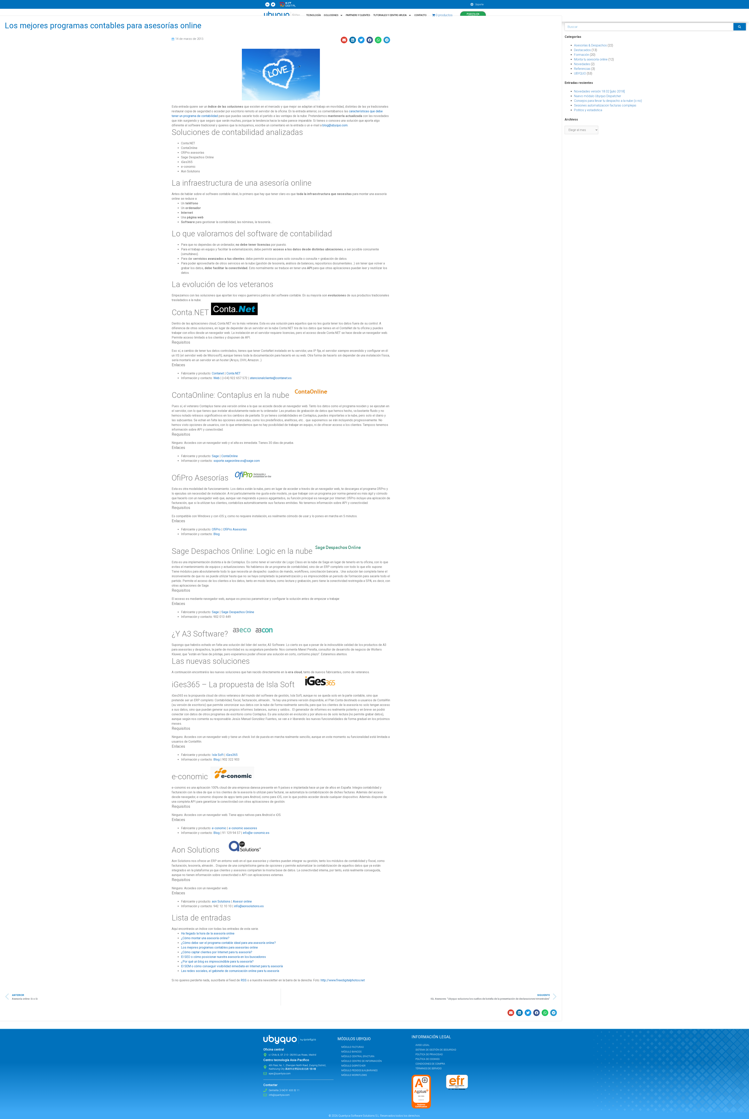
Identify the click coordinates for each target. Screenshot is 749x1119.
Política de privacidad (429, 1054)
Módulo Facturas (352, 1047)
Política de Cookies (427, 1059)
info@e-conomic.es (256, 833)
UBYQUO (580, 73)
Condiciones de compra (430, 1063)
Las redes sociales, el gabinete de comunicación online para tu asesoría (230, 971)
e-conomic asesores (243, 828)
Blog (216, 534)
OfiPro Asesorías (235, 529)
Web (216, 378)
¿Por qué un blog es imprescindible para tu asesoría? (217, 961)
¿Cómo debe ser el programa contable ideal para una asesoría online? (228, 943)
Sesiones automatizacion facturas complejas (605, 105)
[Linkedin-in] (267, 4)
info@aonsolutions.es (249, 906)
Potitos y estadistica (588, 110)
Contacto (420, 15)
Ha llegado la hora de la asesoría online (207, 933)
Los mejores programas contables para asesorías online (219, 947)
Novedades (582, 64)
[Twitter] (273, 4)
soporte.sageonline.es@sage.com (236, 461)
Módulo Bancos (351, 1051)
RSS (244, 980)
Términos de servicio (428, 1068)
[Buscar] (739, 26)
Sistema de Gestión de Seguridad (435, 1049)
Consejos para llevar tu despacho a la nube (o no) (608, 101)
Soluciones (331, 15)
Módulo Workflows (354, 1075)
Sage (215, 456)
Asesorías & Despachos (590, 45)
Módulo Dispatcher (353, 1065)
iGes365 (232, 755)
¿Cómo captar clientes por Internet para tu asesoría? (216, 952)
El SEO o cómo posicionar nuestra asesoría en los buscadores (223, 957)
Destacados (582, 50)
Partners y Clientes (358, 15)
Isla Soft (218, 755)
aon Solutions (221, 901)
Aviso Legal (422, 1045)
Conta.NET (233, 373)
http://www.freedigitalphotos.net (342, 980)
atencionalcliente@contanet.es (271, 378)
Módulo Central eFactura (357, 1056)
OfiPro (216, 529)
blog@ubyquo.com (335, 125)
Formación (581, 55)
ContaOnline (229, 456)
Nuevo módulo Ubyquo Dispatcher (597, 96)
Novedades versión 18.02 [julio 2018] (599, 91)
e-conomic (219, 828)
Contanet (218, 373)
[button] (344, 40)
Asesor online (242, 901)
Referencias (582, 69)
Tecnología (313, 15)
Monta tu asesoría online (591, 59)
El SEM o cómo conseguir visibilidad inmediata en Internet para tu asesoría (232, 966)
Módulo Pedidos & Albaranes (359, 1070)
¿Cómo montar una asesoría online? (205, 938)
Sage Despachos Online (237, 612)
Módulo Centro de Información (361, 1061)
